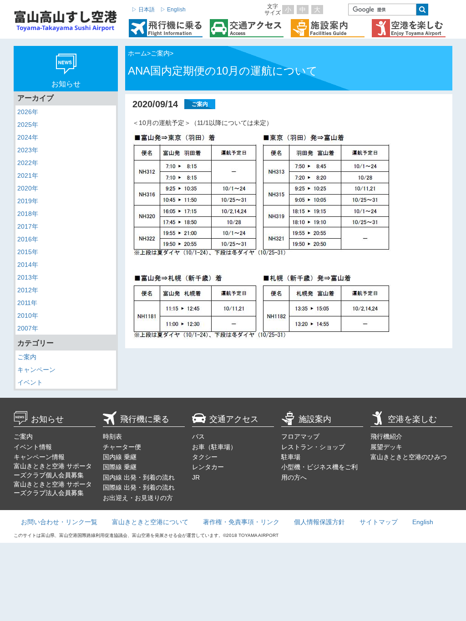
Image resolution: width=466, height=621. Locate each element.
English (422, 522)
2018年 (27, 213)
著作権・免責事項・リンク (241, 522)
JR (196, 477)
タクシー (205, 457)
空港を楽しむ (412, 419)
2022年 (27, 162)
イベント (30, 382)
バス (198, 436)
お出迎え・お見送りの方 (138, 497)
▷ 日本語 (143, 9)
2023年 (27, 150)
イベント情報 (33, 447)
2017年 (27, 226)
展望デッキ (386, 447)
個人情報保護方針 (319, 522)
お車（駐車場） (214, 447)
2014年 (27, 264)
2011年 (27, 302)
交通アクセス (233, 419)
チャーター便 (122, 447)
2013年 (27, 277)
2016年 (27, 239)
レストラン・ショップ (313, 447)
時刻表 (112, 436)
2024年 (27, 137)
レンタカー (208, 467)
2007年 (27, 328)
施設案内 (315, 419)
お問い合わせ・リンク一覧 (59, 522)
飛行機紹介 (386, 436)
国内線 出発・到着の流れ (139, 477)
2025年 (27, 124)
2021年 (27, 175)
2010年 (27, 315)
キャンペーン (36, 369)
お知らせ (47, 419)
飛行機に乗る (144, 419)
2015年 (27, 251)
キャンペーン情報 (39, 457)
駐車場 (290, 457)
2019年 (27, 201)
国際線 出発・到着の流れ (139, 487)
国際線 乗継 (120, 467)
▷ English (173, 9)
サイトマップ (379, 522)
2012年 (27, 290)
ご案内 (26, 357)
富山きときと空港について (150, 522)
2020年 (27, 188)
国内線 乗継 (120, 457)
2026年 (27, 111)
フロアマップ (300, 436)
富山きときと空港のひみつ (408, 457)
